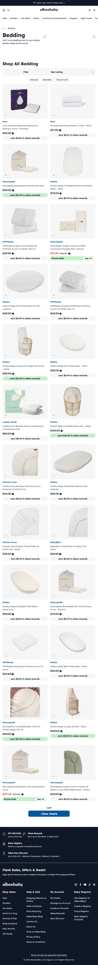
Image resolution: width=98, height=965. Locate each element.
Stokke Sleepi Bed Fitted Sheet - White (68, 666)
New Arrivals (62, 80)
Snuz (5, 121)
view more (49, 814)
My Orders (55, 898)
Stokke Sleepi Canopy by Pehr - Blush (68, 726)
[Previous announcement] (3, 3)
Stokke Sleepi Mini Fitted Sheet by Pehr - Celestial (22, 307)
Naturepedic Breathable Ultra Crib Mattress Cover (24, 788)
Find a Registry (81, 911)
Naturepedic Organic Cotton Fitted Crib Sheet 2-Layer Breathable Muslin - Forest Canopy (69, 788)
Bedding (11, 28)
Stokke (53, 181)
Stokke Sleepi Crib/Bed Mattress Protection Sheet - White (71, 187)
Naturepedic (9, 181)
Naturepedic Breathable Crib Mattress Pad (23, 185)
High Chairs (86, 18)
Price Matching (33, 911)
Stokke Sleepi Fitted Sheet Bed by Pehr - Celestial (69, 488)
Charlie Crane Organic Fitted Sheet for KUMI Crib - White (21, 548)
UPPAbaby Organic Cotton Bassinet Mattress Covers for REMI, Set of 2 (20, 247)
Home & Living (10, 913)
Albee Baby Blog (34, 916)
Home (36, 18)
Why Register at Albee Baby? (82, 899)
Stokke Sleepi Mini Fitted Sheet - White (68, 366)
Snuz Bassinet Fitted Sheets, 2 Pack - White (70, 125)
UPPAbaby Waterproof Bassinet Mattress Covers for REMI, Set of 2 (70, 307)
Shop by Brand (10, 923)
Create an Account (59, 908)
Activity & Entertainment (54, 18)
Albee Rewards (57, 913)
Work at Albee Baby (36, 931)
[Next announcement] (94, 3)
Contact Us (31, 921)
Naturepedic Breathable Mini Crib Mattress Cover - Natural (70, 608)
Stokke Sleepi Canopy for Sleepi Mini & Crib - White (23, 367)
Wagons (74, 18)
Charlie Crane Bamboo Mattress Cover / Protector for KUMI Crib (22, 488)
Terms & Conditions (35, 942)
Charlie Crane (10, 482)
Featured (34, 80)
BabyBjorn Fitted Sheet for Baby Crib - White (68, 548)
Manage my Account (60, 903)
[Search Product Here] (8, 10)
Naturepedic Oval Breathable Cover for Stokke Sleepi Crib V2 (21, 728)
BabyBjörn (55, 542)
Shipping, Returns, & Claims (36, 899)
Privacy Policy (33, 937)
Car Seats (25, 18)
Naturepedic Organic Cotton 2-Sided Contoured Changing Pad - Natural (67, 247)
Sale (5, 18)
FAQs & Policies (34, 906)
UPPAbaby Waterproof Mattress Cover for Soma (23, 668)
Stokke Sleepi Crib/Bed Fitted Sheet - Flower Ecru (20, 608)
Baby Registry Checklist (81, 918)
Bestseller (47, 80)
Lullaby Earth (10, 422)
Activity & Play (10, 918)
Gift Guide (7, 933)
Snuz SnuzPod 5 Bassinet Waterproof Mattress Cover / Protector (20, 127)
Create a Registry (82, 906)
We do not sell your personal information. (49, 955)
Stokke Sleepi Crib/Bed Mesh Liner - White (70, 426)
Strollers (14, 18)
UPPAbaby (8, 241)
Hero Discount (57, 918)
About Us (30, 926)
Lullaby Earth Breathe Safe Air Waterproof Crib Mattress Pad (23, 427)
